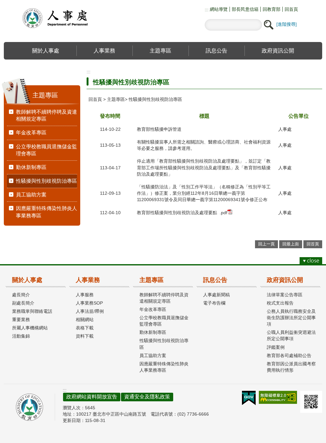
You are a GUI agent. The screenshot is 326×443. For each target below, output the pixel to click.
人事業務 (88, 280)
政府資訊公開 (285, 280)
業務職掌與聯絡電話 (32, 311)
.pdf (223, 212)
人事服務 (85, 294)
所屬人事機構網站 (30, 327)
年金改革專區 (31, 132)
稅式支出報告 (280, 303)
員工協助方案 (31, 194)
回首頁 (291, 9)
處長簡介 (21, 294)
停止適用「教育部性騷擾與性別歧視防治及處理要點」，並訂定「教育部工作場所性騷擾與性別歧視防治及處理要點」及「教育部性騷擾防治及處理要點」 (204, 167)
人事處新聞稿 (216, 294)
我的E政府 (249, 398)
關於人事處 (27, 280)
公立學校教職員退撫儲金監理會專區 (46, 150)
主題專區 (116, 99)
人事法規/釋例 (90, 311)
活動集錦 (21, 336)
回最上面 (290, 244)
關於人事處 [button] (45, 50)
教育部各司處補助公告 (289, 355)
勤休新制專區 (31, 167)
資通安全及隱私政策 (147, 396)
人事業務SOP (89, 303)
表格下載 (85, 327)
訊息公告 (215, 280)
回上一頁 (266, 244)
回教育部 (271, 9)
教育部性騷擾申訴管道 (159, 129)
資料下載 (85, 336)
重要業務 (21, 319)
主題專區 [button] (160, 50)
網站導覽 (218, 9)
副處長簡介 (23, 303)
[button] (268, 25)
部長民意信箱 (245, 9)
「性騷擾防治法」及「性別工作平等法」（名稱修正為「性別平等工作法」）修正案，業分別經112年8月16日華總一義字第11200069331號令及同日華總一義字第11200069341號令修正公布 (204, 193)
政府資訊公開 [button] (278, 50)
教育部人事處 (63, 18)
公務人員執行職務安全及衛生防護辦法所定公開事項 (291, 318)
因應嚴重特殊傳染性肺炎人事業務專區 (46, 212)
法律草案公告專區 (284, 294)
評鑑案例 (276, 347)
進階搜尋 (286, 24)
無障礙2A (278, 397)
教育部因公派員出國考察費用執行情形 (291, 367)
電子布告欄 (214, 303)
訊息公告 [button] (216, 50)
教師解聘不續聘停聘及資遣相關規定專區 (46, 115)
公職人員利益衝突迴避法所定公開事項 (291, 335)
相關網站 (85, 319)
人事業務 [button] (104, 50)
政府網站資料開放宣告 (91, 396)
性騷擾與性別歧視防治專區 (46, 181)
